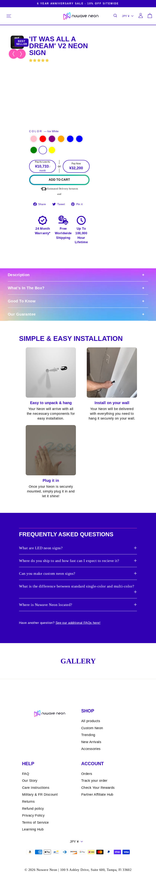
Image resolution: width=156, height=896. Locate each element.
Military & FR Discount (40, 794)
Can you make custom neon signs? (47, 573)
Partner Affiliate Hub (97, 794)
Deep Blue (70, 139)
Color (44, 131)
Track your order (94, 781)
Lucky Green (33, 150)
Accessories (91, 749)
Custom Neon (92, 728)
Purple (52, 139)
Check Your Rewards (98, 788)
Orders (86, 774)
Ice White (43, 150)
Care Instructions (35, 788)
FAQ (25, 774)
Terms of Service (35, 822)
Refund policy (33, 808)
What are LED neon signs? (41, 548)
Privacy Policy (33, 815)
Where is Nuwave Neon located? (45, 605)
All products (90, 721)
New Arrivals (91, 742)
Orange (61, 139)
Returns (28, 801)
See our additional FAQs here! (78, 623)
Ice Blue (79, 139)
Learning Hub (33, 829)
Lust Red (43, 139)
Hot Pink (33, 139)
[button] (39, 60)
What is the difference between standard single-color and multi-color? (76, 586)
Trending (88, 735)
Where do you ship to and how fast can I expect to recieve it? (69, 561)
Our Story (29, 781)
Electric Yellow (52, 150)
